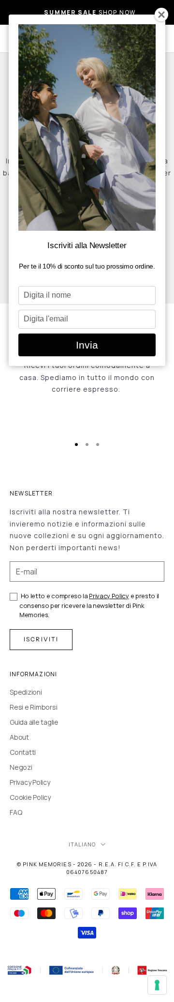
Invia (87, 344)
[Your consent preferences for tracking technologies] (157, 985)
